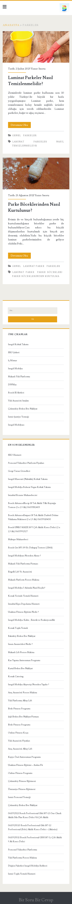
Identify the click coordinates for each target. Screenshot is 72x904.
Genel (16, 135)
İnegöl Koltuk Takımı (18, 344)
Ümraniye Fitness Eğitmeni (21, 789)
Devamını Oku (21, 125)
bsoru (42, 68)
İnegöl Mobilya (15, 368)
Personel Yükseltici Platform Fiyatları (26, 463)
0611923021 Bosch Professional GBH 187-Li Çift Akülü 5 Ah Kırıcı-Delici (35, 839)
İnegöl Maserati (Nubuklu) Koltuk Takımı (28, 479)
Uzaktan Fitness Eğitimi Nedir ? (23, 612)
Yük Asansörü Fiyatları (19, 740)
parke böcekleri (49, 272)
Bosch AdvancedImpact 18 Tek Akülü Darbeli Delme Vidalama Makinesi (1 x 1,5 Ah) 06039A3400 (33, 517)
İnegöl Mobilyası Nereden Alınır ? (24, 555)
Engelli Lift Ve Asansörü (20, 571)
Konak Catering (15, 676)
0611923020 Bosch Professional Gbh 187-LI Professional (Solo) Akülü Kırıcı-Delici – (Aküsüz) (32, 827)
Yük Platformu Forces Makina (22, 857)
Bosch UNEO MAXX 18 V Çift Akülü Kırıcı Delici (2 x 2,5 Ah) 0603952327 (34, 529)
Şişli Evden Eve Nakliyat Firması (23, 716)
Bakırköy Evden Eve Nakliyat (21, 636)
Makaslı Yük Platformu (19, 376)
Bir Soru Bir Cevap (36, 900)
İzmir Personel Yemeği (19, 797)
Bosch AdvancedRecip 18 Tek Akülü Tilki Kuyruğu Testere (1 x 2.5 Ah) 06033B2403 (32, 505)
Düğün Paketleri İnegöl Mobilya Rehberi (27, 865)
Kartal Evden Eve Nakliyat (20, 668)
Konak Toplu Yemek (18, 628)
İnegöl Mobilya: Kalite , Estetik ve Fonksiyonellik (31, 620)
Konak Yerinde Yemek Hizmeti (23, 596)
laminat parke (33, 266)
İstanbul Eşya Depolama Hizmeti (24, 604)
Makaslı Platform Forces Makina (23, 579)
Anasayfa (11, 25)
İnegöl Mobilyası (16, 425)
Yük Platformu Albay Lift (20, 700)
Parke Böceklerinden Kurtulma (35, 276)
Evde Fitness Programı (19, 708)
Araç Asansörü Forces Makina (22, 692)
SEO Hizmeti (14, 455)
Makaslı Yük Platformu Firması (23, 563)
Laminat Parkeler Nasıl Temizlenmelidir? (36, 47)
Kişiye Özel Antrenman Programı (24, 757)
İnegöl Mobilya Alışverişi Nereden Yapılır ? (28, 684)
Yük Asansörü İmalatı (18, 400)
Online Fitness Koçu (18, 732)
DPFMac (12, 384)
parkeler (30, 135)
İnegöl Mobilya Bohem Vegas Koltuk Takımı (29, 487)
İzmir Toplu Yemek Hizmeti (21, 874)
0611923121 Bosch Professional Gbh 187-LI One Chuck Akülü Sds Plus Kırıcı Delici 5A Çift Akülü (34, 815)
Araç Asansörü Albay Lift (20, 749)
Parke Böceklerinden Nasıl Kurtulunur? (36, 173)
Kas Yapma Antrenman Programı (24, 660)
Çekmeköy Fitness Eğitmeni (22, 781)
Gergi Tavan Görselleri (19, 471)
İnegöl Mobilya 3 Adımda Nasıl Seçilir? (26, 588)
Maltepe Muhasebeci (18, 539)
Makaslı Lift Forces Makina (21, 652)
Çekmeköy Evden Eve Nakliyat (22, 408)
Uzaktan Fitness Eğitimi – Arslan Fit (25, 765)
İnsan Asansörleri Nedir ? (20, 644)
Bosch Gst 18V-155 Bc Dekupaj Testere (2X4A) (30, 547)
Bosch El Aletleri (16, 392)
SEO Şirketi (13, 352)
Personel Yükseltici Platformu (22, 849)
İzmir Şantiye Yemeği (18, 416)
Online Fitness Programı (20, 773)
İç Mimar (12, 360)
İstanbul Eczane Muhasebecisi (22, 495)
